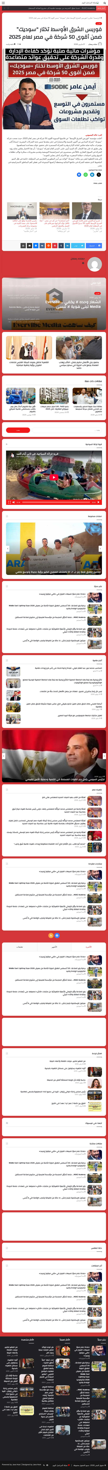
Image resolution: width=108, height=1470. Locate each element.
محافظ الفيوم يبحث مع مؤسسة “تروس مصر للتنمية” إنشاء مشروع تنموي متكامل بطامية (47, 1394)
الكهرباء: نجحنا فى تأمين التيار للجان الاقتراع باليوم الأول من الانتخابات (46, 1431)
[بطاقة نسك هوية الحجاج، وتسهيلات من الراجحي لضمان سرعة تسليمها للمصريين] (87, 396)
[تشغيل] (98, 502)
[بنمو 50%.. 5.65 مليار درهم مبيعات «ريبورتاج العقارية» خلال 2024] (54, 396)
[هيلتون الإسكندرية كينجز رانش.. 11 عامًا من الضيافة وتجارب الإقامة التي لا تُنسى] (94, 644)
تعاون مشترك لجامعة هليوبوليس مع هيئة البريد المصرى (80, 715)
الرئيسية (97, 18)
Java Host (16, 1464)
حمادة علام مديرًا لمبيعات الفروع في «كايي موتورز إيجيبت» (62, 594)
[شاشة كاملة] (9, 502)
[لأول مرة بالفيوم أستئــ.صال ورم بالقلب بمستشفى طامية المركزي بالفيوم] (20, 396)
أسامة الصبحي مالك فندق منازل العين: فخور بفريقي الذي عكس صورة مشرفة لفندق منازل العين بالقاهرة (64, 705)
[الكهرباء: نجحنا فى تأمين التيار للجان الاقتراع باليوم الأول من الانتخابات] (63, 1430)
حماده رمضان (92, 44)
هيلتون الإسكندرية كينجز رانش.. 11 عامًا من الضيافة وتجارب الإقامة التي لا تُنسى (54, 640)
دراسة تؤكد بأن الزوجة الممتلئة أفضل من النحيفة (66, 1080)
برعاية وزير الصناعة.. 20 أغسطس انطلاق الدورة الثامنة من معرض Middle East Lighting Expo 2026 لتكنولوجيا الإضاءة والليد (47, 607)
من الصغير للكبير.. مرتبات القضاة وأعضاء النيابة (67, 1061)
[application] (54, 478)
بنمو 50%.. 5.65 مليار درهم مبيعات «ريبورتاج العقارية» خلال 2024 (54, 408)
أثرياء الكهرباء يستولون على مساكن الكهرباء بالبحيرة (65, 1068)
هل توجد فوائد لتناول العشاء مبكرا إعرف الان (46, 1350)
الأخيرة (89, 947)
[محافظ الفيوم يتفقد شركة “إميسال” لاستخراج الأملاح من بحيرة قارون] (63, 1412)
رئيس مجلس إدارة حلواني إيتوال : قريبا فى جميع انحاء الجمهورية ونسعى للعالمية (53, 1091)
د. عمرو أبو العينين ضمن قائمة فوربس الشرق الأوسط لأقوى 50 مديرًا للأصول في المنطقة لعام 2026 (87, 223)
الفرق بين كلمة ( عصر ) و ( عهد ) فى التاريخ (68, 1103)
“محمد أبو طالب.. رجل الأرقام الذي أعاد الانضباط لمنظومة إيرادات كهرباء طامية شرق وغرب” (49, 844)
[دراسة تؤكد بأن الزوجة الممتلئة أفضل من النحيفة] (94, 1083)
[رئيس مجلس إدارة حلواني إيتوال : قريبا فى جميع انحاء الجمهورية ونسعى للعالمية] (94, 1095)
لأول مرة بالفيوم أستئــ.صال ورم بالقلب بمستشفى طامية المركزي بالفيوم (22, 409)
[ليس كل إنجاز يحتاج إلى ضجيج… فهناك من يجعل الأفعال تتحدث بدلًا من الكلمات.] (13, 695)
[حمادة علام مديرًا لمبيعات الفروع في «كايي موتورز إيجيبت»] (94, 597)
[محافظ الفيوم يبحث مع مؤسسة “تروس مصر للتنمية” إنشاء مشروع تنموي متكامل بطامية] (63, 1390)
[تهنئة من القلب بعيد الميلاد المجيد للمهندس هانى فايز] (94, 801)
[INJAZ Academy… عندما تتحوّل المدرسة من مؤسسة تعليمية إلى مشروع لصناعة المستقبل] (94, 621)
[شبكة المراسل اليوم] (90, 3)
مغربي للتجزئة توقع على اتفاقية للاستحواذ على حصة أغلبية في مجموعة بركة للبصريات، (25, 223)
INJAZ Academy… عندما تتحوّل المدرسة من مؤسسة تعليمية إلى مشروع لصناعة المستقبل (59, 570)
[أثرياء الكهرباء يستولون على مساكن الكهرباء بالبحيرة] (94, 1072)
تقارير (90, 18)
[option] (54, 304)
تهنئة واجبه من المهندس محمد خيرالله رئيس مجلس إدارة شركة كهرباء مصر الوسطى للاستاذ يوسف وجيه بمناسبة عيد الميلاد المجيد (46, 834)
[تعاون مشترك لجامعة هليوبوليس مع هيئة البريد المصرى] (13, 719)
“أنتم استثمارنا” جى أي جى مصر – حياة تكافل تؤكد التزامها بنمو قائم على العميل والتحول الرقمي (54, 223)
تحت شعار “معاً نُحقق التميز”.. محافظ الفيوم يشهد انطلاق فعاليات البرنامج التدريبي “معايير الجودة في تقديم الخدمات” (47, 1369)
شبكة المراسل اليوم (60, 1465)
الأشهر (54, 947)
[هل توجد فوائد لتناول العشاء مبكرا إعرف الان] (63, 1351)
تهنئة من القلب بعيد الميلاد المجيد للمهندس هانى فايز (63, 797)
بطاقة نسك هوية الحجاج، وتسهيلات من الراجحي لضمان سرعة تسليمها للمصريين (88, 409)
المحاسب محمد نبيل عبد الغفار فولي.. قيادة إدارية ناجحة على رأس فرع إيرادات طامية (68, 668)
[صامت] (13, 502)
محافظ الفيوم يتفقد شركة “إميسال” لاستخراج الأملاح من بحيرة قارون (46, 1413)
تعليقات (19, 947)
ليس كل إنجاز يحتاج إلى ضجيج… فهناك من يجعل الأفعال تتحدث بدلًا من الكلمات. (71, 691)
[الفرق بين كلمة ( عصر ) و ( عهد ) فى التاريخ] (94, 1107)
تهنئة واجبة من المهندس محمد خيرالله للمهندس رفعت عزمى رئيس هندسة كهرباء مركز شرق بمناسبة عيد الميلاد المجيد (48, 810)
